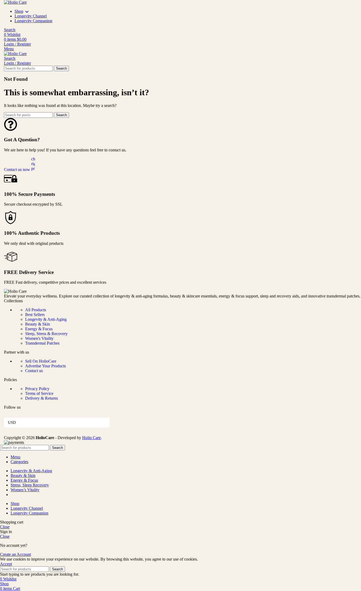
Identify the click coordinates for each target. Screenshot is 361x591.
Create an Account (15, 554)
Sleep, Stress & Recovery (46, 333)
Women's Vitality (39, 338)
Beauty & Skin (37, 324)
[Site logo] (15, 2)
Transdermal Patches (42, 343)
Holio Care (91, 437)
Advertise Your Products (45, 366)
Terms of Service (39, 393)
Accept (6, 564)
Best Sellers (35, 314)
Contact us (34, 370)
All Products (35, 310)
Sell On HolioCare (40, 361)
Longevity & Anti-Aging (46, 319)
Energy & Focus (39, 329)
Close (5, 527)
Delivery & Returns (41, 398)
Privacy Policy (37, 388)
